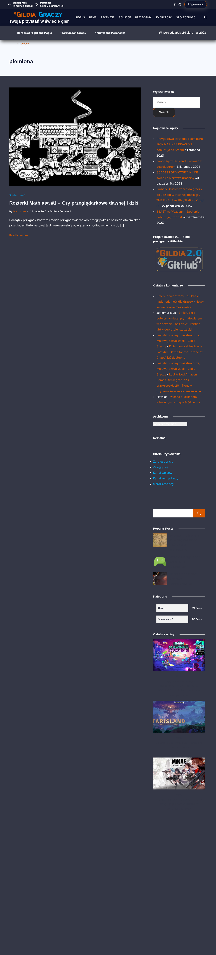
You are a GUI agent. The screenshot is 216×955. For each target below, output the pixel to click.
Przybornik (143, 17)
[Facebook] (174, 4)
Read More (16, 235)
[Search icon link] (204, 17)
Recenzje (108, 17)
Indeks (80, 17)
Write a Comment (60, 212)
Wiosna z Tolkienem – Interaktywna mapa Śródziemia (185, 540)
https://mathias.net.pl (52, 5)
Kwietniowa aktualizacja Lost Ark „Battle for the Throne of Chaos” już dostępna (179, 352)
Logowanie (195, 4)
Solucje (125, 17)
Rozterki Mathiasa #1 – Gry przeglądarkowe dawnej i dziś (74, 203)
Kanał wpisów (162, 473)
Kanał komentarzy (165, 478)
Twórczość (164, 17)
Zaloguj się (160, 467)
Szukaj (199, 513)
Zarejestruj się (163, 461)
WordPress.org (163, 484)
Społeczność (185, 17)
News (93, 17)
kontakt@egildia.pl (23, 5)
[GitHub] (180, 4)
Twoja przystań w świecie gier (39, 21)
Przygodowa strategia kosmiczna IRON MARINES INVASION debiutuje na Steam (179, 144)
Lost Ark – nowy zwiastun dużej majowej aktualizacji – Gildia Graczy (178, 340)
